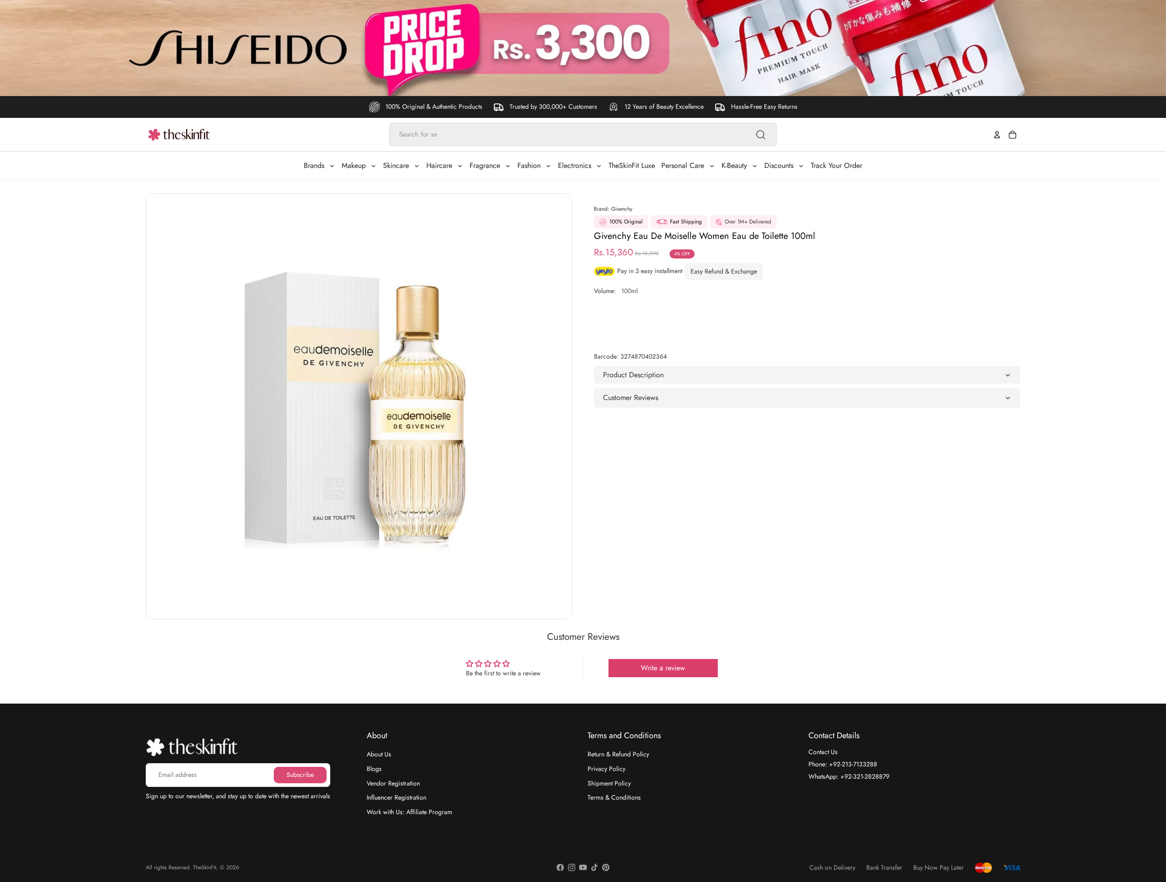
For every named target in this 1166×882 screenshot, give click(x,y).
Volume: (616, 290)
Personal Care (682, 165)
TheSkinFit (204, 867)
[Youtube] (583, 867)
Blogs (374, 768)
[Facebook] (560, 867)
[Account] (997, 134)
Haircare (439, 165)
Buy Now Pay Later (938, 867)
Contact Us (823, 751)
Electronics (574, 165)
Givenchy (621, 209)
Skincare (396, 165)
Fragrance (485, 165)
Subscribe (300, 774)
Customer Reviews (630, 397)
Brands (314, 165)
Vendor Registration (393, 783)
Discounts (778, 165)
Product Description (633, 375)
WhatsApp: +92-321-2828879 (849, 776)
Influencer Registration (396, 797)
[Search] (760, 134)
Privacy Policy (606, 768)
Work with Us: (409, 811)
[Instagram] (571, 867)
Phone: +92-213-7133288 (842, 764)
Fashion (529, 165)
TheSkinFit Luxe (632, 165)
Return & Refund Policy (618, 754)
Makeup (354, 165)
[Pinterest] (605, 867)
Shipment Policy (609, 783)
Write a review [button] (663, 668)
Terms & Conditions (614, 797)
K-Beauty (734, 165)
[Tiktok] (594, 867)
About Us (379, 754)
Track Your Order (836, 165)
